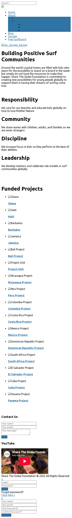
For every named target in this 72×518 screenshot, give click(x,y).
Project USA (16, 269)
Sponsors (20, 18)
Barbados (14, 229)
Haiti (11, 216)
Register (6, 515)
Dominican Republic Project (26, 348)
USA (24, 27)
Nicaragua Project (19, 282)
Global (25, 24)
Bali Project (15, 256)
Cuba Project (16, 387)
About (12, 15)
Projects (20, 21)
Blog (11, 33)
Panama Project (18, 400)
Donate (12, 36)
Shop (24, 30)
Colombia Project (19, 308)
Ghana (12, 203)
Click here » (8, 495)
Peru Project (16, 295)
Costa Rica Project (20, 321)
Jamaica (13, 242)
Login (4, 489)
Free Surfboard (17, 39)
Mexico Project (18, 334)
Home (11, 12)
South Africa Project (21, 361)
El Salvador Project (20, 374)
